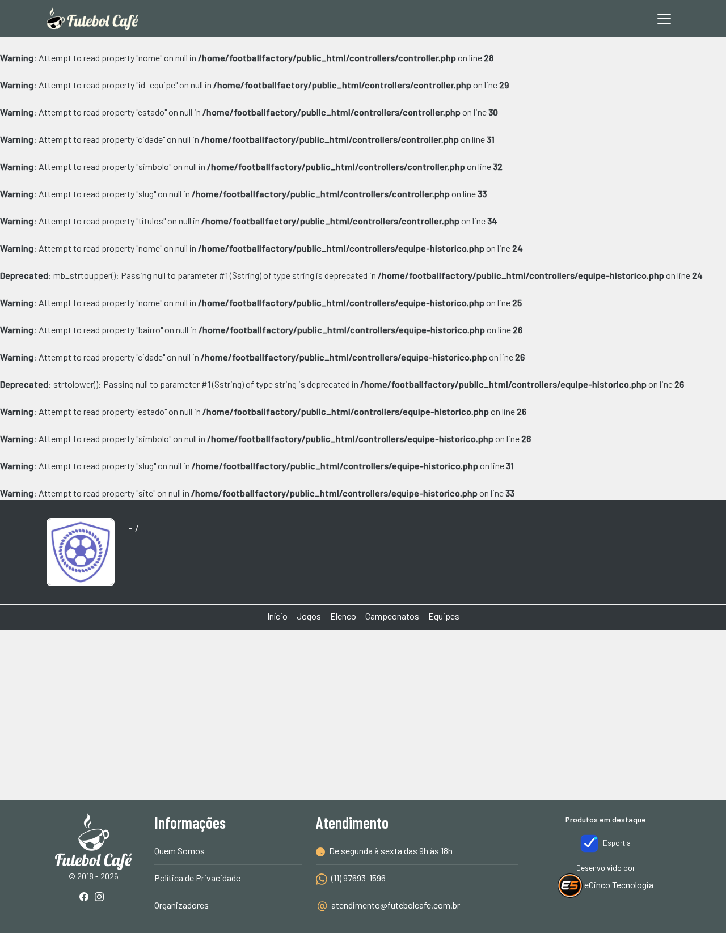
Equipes (443, 615)
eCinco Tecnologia (618, 884)
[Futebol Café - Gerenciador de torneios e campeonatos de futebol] (92, 19)
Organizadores (181, 905)
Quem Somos (179, 850)
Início (277, 615)
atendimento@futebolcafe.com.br (395, 905)
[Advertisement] (363, 672)
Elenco (343, 615)
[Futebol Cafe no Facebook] (86, 897)
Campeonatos (392, 615)
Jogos (309, 615)
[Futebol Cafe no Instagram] (101, 897)
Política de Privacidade (197, 877)
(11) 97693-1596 (358, 877)
